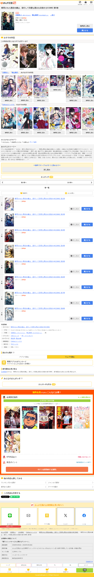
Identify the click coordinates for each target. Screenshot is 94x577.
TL (55, 565)
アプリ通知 (47, 524)
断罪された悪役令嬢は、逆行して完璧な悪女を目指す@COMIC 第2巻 (40, 214)
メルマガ (28, 524)
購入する (85, 30)
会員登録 (4, 372)
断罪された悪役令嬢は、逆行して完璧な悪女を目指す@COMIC (30, 327)
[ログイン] (85, 2)
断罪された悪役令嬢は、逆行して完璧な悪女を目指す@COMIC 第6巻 (40, 277)
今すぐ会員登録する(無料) (47, 469)
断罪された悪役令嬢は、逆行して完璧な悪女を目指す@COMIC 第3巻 (40, 230)
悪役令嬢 (18, 338)
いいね (84, 524)
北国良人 (23, 15)
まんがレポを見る (46, 384)
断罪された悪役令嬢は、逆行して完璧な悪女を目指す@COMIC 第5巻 (40, 261)
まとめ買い (71, 193)
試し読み (47, 170)
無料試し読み (85, 26)
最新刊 (25, 193)
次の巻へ (70, 182)
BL (70, 565)
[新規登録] (80, 2)
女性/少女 (23, 565)
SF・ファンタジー (27, 336)
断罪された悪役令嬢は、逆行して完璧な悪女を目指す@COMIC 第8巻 (40, 308)
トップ (8, 565)
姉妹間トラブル (16, 142)
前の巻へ (24, 182)
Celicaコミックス (8, 104)
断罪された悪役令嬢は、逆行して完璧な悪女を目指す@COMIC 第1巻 (40, 198)
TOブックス (14, 344)
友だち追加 (9, 524)
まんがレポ (47, 177)
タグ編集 (34, 142)
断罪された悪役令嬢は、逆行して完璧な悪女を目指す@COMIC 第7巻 (40, 293)
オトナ (86, 565)
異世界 (13, 338)
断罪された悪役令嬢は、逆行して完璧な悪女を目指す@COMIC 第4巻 (40, 246)
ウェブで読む (70, 357)
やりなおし (6, 142)
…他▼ (52, 15)
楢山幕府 (40, 15)
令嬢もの (26, 142)
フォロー (65, 524)
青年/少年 (39, 565)
